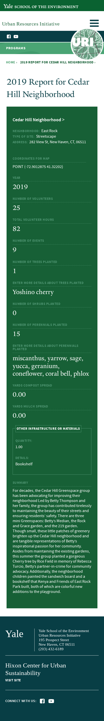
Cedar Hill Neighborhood (37, 120)
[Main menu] (94, 24)
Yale (14, 633)
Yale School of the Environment (29, 3)
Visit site (13, 680)
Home (10, 62)
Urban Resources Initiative (87, 45)
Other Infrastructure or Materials (48, 428)
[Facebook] (9, 36)
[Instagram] (20, 37)
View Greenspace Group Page (37, 148)
